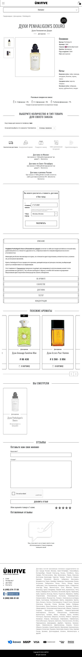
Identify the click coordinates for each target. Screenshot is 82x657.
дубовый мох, (68, 88)
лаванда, (76, 74)
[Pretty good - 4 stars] (66, 507)
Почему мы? (10, 580)
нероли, (72, 81)
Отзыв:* (13, 459)
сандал (75, 88)
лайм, (71, 74)
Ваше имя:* (14, 451)
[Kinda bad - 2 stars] (59, 507)
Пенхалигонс (21, 268)
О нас (7, 578)
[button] (3, 3)
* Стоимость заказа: (28, 205)
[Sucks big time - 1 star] (56, 507)
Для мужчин (17, 16)
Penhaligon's (26, 16)
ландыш (61, 83)
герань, (74, 76)
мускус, (61, 88)
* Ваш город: (27, 215)
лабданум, (73, 86)
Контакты (9, 585)
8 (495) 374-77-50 (11, 589)
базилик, (69, 76)
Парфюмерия (7, 16)
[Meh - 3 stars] (63, 507)
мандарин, (62, 76)
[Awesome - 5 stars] (70, 507)
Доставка (9, 583)
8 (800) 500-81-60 (11, 598)
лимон (61, 79)
